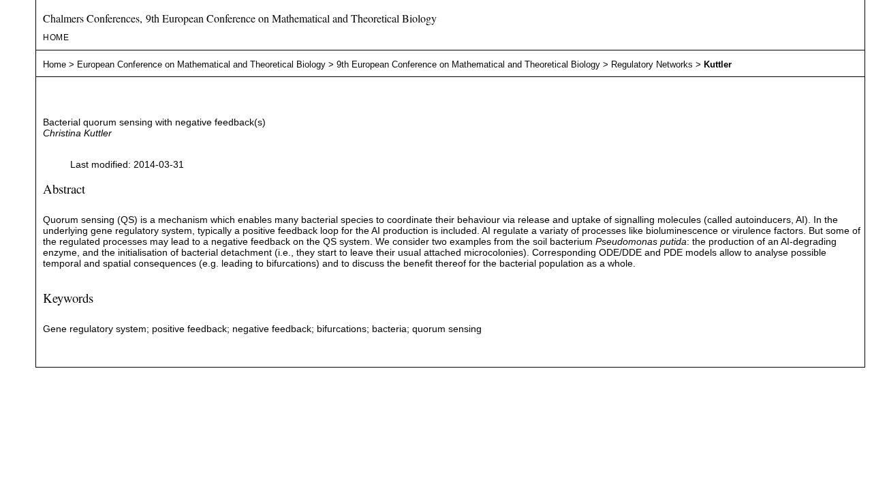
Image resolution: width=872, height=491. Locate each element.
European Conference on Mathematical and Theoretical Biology (201, 64)
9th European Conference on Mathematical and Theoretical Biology (468, 64)
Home (56, 37)
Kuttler (718, 64)
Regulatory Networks (652, 64)
